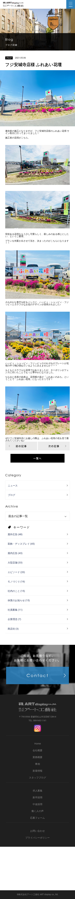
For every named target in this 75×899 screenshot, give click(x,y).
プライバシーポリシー (37, 837)
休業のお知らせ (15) (19, 600)
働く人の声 (37, 811)
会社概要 (37, 750)
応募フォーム (37, 818)
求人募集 (37, 790)
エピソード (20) (16, 572)
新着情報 (37, 771)
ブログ (11, 495)
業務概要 (37, 757)
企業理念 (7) (14, 619)
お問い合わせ (37, 831)
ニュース (13, 485)
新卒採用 (37, 797)
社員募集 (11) (15, 609)
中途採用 (37, 804)
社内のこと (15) (16, 591)
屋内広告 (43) (15, 553)
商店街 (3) (13, 628)
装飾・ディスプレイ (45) (21, 543)
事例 (37, 764)
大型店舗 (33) (15, 562)
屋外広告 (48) (15, 534)
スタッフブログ (37, 777)
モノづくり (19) (16, 581)
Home (37, 743)
